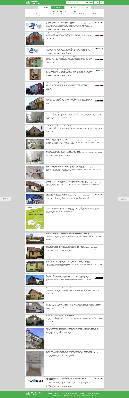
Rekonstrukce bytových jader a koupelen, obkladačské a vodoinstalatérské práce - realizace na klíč (69, 351)
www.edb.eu (56, 393)
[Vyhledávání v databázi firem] (33, 394)
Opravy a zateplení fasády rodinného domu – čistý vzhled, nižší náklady (62, 56)
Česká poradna (77, 395)
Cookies (94, 395)
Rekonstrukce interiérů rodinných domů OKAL (56, 139)
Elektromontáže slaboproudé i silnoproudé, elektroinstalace (60, 22)
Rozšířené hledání (89, 2)
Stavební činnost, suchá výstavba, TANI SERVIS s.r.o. (58, 194)
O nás (71, 395)
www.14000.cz (82, 393)
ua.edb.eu (96, 393)
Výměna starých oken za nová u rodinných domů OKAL (58, 287)
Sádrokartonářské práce (32, 20)
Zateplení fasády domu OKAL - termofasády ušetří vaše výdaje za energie (63, 125)
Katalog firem (44, 7)
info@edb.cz (66, 395)
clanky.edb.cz (90, 393)
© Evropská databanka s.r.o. (56, 395)
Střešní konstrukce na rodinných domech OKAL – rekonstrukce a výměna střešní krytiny (66, 181)
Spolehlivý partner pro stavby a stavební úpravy (57, 82)
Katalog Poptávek (71, 7)
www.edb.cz (49, 393)
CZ (101, 2)
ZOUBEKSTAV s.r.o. (50, 38)
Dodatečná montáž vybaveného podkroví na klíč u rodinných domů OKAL (63, 151)
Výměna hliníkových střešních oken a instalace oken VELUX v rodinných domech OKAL (66, 113)
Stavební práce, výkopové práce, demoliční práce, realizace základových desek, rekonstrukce (67, 233)
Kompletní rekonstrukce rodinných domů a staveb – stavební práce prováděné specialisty (66, 98)
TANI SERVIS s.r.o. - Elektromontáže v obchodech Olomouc (59, 29)
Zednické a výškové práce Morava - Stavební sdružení (58, 333)
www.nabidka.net (74, 393)
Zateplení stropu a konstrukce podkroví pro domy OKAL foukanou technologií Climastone (67, 207)
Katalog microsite (29, 18)
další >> (101, 19)
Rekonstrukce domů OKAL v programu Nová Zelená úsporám (60, 315)
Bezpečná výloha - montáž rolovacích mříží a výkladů (58, 70)
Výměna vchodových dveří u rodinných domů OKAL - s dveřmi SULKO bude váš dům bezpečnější (68, 261)
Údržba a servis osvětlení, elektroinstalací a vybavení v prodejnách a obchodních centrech (66, 48)
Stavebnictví (37, 18)
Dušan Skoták (49, 239)
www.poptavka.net (64, 393)
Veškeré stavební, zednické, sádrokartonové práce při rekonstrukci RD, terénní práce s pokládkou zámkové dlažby (72, 328)
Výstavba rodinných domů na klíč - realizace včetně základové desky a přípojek (64, 275)
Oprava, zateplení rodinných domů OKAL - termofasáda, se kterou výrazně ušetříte (65, 246)
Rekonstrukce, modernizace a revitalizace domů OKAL (58, 303)
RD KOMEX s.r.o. (49, 118)
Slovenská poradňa (86, 395)
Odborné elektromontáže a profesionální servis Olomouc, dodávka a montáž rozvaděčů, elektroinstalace (66, 379)
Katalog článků (85, 7)
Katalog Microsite (57, 7)
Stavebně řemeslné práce (47, 18)
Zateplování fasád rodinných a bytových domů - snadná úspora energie (62, 32)
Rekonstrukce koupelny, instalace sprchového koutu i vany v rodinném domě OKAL (65, 166)
